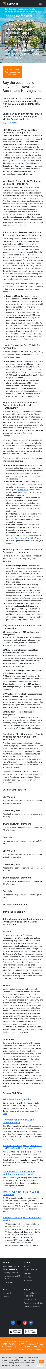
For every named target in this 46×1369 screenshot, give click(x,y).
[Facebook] (13, 1323)
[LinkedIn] (31, 1323)
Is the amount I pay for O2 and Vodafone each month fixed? (19, 1172)
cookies (21, 1357)
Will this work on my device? (18, 1099)
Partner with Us (30, 1270)
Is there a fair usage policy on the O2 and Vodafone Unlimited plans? (22, 1147)
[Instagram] (25, 1323)
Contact (6, 1297)
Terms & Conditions (32, 1306)
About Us (28, 1266)
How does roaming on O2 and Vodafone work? (18, 1121)
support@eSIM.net (10, 1272)
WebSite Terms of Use (33, 1303)
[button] (23, 1099)
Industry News (8, 1282)
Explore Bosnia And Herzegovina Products (12, 72)
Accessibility (8, 1293)
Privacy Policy (30, 1299)
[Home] (10, 3)
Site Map (28, 1277)
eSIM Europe (29, 1280)
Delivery (27, 1273)
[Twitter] (19, 1323)
